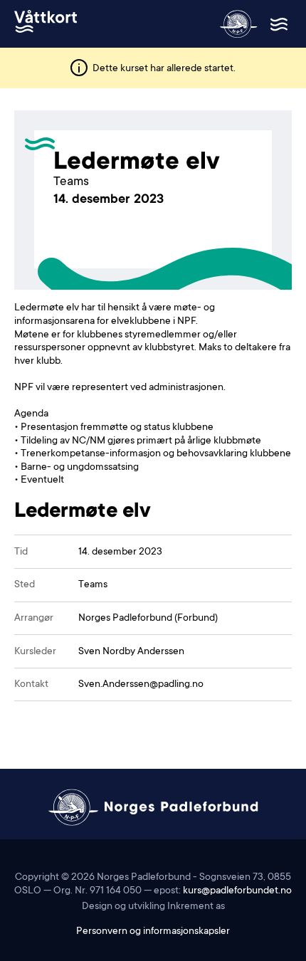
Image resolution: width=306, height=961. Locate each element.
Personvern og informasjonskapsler (153, 932)
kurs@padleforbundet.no (237, 891)
